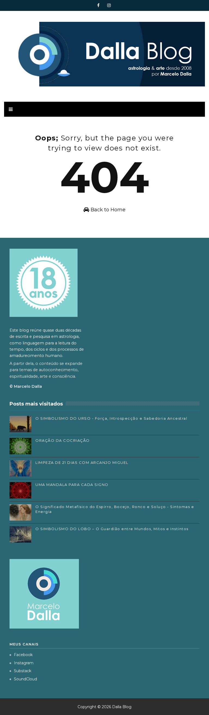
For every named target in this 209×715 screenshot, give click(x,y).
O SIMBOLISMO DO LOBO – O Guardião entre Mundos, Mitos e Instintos (112, 529)
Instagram (23, 662)
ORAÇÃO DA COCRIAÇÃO (62, 440)
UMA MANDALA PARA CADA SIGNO (72, 484)
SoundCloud (25, 679)
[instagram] (109, 5)
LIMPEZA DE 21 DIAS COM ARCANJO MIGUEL (81, 462)
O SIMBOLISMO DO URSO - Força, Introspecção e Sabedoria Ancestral (111, 418)
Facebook (23, 654)
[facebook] (98, 5)
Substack (22, 670)
